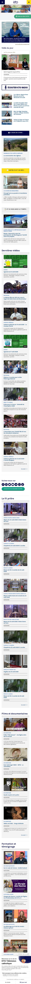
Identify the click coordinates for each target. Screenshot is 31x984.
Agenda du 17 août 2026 (11, 351)
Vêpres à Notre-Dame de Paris (11, 517)
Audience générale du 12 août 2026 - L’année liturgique (14, 459)
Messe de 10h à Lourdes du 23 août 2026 (14, 696)
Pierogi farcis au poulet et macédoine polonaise (15, 193)
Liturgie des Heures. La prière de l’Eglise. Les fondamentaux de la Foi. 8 (15, 897)
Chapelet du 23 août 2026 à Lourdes (14, 647)
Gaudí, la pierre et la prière (11, 795)
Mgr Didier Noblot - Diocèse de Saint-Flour (15, 38)
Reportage (6, 295)
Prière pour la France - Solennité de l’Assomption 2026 (14, 405)
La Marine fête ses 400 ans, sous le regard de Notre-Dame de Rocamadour (15, 298)
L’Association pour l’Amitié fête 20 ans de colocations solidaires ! (15, 432)
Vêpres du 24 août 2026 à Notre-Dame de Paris (15, 520)
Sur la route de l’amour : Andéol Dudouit (15, 868)
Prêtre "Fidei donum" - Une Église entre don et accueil (15, 735)
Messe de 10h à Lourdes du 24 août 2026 (14, 570)
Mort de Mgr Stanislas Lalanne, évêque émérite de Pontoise (21, 113)
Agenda (6, 269)
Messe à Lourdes (8, 567)
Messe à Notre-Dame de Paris (11, 619)
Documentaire (7, 732)
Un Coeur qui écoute (9, 866)
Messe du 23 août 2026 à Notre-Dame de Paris (15, 622)
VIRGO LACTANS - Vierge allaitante (13, 823)
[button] (26, 468)
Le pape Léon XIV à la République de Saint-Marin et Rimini (15, 230)
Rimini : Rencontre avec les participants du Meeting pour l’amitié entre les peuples (15, 235)
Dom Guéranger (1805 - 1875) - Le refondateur (13, 765)
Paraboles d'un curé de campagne (13, 153)
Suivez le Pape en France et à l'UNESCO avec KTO (21, 120)
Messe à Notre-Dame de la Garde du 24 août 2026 (15, 596)
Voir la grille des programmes (22, 44)
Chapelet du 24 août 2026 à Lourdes (14, 545)
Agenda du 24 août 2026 (11, 272)
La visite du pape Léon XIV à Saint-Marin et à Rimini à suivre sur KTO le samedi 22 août (21, 105)
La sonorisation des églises (12, 155)
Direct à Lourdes (8, 402)
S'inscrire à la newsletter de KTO (13, 488)
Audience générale (8, 322)
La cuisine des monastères (11, 190)
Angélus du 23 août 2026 (11, 671)
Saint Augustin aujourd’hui (12, 72)
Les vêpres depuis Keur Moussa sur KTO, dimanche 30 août (21, 96)
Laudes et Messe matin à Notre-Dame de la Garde (15, 594)
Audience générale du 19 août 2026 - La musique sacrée (15, 325)
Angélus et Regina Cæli (10, 669)
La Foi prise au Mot (9, 52)
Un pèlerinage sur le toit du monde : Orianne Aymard (14, 927)
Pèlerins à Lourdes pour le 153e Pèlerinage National (13, 378)
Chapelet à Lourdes (9, 543)
